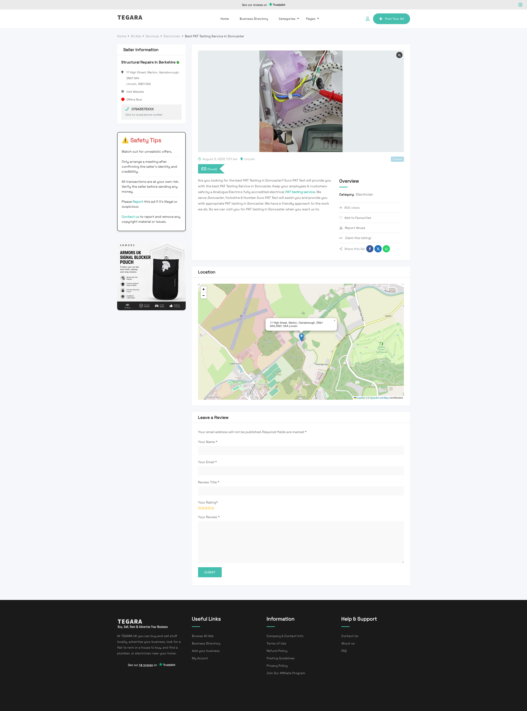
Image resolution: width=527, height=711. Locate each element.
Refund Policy (277, 651)
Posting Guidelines (281, 658)
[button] (301, 337)
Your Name (207, 442)
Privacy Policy (277, 666)
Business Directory (254, 19)
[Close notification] (520, 4)
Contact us (130, 216)
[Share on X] (378, 248)
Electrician (364, 194)
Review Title (208, 482)
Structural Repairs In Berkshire (148, 62)
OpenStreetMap (379, 397)
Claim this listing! (357, 238)
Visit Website (135, 92)
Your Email (207, 462)
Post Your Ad (394, 19)
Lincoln (249, 159)
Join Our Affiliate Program (286, 673)
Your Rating (208, 502)
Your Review (209, 517)
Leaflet (361, 397)
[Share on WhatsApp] (386, 248)
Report (138, 201)
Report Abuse (355, 228)
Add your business (206, 651)
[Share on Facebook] (369, 248)
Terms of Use (276, 643)
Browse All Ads (203, 636)
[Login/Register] (368, 19)
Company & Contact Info (285, 636)
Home (224, 19)
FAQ (344, 651)
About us (348, 643)
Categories (287, 19)
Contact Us (349, 636)
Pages (310, 19)
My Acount (200, 658)
